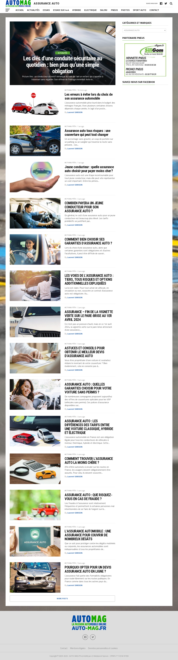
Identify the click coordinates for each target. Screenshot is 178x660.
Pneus (114, 10)
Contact (154, 10)
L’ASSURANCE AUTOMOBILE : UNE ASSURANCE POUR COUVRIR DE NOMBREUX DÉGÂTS (88, 535)
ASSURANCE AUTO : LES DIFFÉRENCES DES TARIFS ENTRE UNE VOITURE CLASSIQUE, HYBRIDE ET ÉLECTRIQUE (89, 427)
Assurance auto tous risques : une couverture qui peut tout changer (87, 133)
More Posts (62, 598)
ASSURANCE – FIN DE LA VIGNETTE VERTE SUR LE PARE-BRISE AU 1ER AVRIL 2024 (89, 316)
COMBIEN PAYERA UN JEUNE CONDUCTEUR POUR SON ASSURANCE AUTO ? (84, 207)
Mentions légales (78, 648)
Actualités (33, 10)
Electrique (90, 10)
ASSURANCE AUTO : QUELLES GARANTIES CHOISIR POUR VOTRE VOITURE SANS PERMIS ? (88, 388)
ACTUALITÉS (70, 90)
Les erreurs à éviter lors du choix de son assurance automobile (89, 96)
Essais (46, 10)
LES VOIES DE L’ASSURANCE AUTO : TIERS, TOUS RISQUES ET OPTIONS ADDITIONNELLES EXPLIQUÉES (89, 279)
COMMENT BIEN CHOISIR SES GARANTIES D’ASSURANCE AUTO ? (88, 241)
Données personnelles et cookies (103, 648)
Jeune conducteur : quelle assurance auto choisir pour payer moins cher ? (89, 169)
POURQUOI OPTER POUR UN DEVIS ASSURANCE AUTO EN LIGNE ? (88, 569)
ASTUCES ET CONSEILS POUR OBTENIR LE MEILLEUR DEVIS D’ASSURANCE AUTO (85, 352)
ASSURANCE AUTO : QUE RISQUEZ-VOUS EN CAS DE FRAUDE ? (88, 497)
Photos (125, 10)
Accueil (20, 10)
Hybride (76, 10)
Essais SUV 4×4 (61, 10)
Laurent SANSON (74, 112)
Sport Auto (139, 10)
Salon (103, 10)
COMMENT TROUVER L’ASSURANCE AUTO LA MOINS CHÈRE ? (89, 460)
